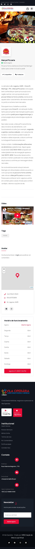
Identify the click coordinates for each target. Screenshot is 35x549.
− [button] (4, 272)
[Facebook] (1, 4)
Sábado (7, 358)
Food (5, 235)
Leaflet (31, 287)
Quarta (6, 342)
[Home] (7, 8)
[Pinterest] (11, 4)
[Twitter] (4, 4)
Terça (6, 336)
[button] (32, 27)
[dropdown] (32, 9)
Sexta (6, 353)
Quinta (6, 347)
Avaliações (20, 74)
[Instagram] (8, 4)
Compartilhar (8, 74)
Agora (6, 325)
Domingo (7, 364)
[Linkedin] (26, 543)
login (17, 255)
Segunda (7, 330)
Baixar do (5, 412)
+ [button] (4, 269)
